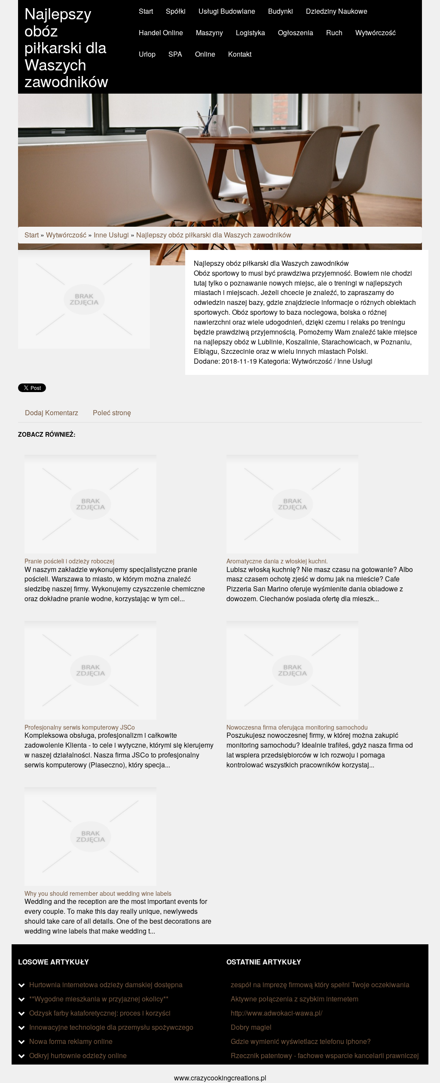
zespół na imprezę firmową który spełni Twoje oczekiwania (320, 984)
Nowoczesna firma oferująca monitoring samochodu (297, 727)
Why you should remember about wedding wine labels (97, 893)
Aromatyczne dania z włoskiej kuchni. (277, 561)
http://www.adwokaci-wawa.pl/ (276, 1013)
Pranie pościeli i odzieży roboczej (69, 561)
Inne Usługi (111, 235)
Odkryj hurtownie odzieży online (78, 1055)
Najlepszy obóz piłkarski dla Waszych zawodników (213, 235)
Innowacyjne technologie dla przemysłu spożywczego (111, 1027)
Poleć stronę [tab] (112, 412)
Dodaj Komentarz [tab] (51, 412)
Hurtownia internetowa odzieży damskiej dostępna (106, 984)
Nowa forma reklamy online (71, 1041)
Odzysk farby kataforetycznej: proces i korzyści (100, 1013)
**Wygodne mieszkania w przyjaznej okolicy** (98, 999)
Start (31, 235)
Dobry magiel (251, 1027)
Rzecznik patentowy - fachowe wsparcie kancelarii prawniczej (325, 1055)
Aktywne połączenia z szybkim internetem (294, 999)
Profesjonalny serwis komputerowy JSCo (79, 727)
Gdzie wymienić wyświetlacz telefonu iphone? (301, 1041)
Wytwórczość (66, 235)
